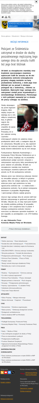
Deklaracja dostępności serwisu (23, 309)
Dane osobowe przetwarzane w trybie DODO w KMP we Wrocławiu (18, 356)
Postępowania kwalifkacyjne (10, 339)
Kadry (4, 331)
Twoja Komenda (6, 318)
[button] (9, 17)
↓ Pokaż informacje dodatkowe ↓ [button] (19, 229)
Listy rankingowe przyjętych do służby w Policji (16, 334)
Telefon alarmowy (7, 241)
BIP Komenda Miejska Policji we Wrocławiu (31, 374)
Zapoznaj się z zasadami (26, 388)
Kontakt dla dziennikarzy (24, 253)
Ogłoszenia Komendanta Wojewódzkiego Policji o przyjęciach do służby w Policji (17, 345)
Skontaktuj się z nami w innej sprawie (13, 266)
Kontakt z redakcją (5, 382)
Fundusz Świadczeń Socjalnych (12, 341)
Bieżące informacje (27, 36)
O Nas (3, 303)
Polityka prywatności (25, 391)
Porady (3, 269)
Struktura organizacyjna (19, 307)
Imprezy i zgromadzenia (9, 285)
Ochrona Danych (6, 352)
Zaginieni (18, 300)
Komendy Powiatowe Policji (27, 324)
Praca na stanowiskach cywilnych (12, 336)
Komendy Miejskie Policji (9, 324)
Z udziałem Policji (24, 285)
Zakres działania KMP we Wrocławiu (13, 315)
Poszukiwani (27, 300)
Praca (3, 328)
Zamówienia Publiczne (8, 349)
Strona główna (5, 36)
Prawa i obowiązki (25, 278)
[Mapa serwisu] (6, 17)
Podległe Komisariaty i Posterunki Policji (14, 321)
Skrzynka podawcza (8, 253)
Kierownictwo (6, 307)
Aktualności (15, 36)
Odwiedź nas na (5, 372)
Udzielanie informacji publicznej (12, 288)
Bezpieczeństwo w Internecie (11, 280)
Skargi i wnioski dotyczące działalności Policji (16, 263)
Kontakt (3, 237)
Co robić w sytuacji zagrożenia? (12, 275)
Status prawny (6, 309)
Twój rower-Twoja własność (10, 290)
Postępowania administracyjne (11, 256)
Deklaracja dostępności (7, 399)
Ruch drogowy (27, 256)
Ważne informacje (7, 300)
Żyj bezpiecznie (14, 273)
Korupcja (4, 283)
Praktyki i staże (6, 261)
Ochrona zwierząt (26, 273)
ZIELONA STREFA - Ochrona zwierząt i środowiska (18, 250)
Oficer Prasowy (6, 297)
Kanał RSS (2, 372)
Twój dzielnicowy (30, 243)
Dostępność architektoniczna (11, 312)
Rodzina (4, 273)
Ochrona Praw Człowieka (10, 258)
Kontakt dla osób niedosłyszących (12, 243)
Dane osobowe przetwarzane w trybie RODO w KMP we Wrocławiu (18, 361)
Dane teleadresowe (21, 241)
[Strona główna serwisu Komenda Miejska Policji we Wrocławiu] (3, 17)
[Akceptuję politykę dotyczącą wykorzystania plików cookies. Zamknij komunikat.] (36, 1)
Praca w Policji (24, 258)
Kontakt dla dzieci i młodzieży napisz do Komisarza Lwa (18, 247)
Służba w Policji (12, 331)
